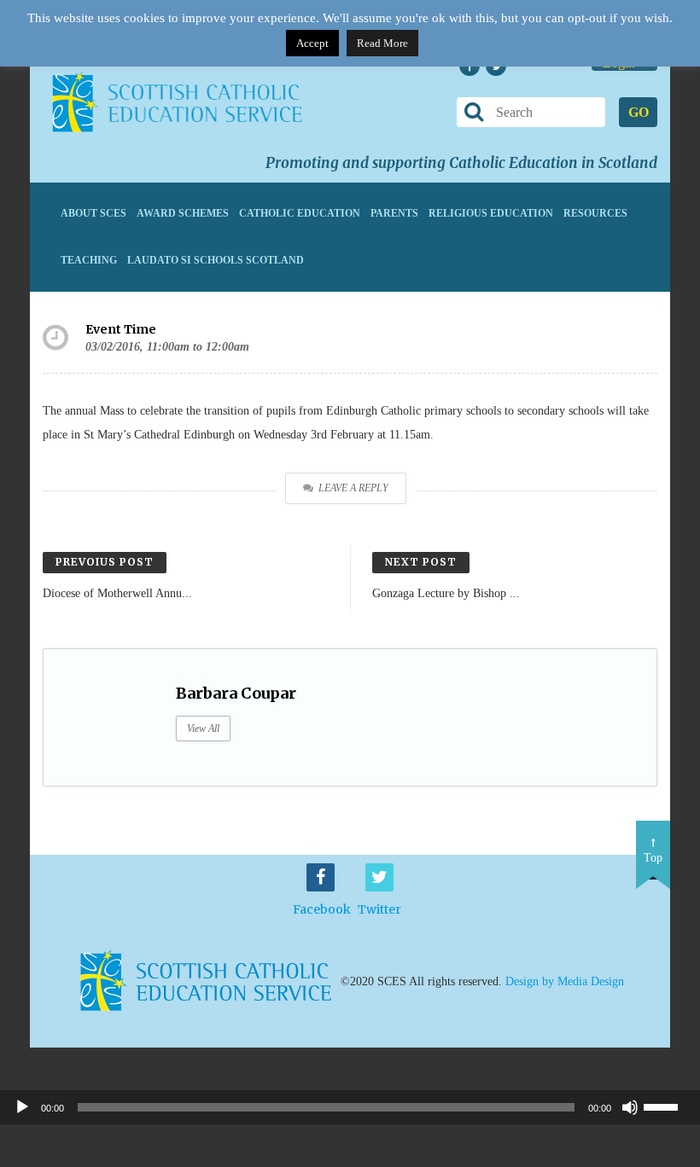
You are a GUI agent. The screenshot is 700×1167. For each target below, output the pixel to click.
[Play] (22, 1107)
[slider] (667, 1105)
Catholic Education (299, 213)
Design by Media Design (564, 981)
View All (203, 728)
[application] (350, 1107)
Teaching (89, 260)
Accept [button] (312, 43)
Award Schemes (183, 213)
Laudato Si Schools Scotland (215, 260)
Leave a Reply (353, 488)
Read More (382, 43)
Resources (595, 213)
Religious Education (491, 213)
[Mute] (630, 1107)
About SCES (93, 213)
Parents (394, 213)
